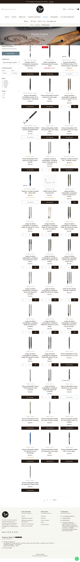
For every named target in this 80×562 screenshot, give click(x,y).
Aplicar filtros (10, 53)
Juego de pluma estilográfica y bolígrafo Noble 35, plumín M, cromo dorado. (30, 226)
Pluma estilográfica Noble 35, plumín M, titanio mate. (30, 483)
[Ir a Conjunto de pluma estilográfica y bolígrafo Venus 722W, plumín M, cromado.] (50, 148)
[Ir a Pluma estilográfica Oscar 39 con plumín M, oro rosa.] (69, 343)
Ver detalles (69, 74)
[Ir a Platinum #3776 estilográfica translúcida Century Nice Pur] (30, 51)
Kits (44, 21)
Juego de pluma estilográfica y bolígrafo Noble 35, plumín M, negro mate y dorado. (69, 226)
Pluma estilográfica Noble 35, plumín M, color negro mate (49, 451)
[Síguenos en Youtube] (15, 532)
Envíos (42, 522)
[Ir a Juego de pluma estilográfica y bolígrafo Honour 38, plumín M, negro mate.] (69, 245)
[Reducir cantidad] (62, 106)
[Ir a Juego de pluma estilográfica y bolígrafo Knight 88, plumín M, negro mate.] (30, 343)
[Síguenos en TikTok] (17, 532)
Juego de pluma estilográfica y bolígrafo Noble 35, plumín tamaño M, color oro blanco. (50, 226)
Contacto (43, 516)
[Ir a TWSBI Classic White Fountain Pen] (50, 180)
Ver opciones (30, 74)
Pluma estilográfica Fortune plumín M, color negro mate (50, 97)
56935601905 (66, 520)
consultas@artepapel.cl (68, 516)
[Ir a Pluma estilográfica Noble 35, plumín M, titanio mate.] (30, 472)
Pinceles (14, 17)
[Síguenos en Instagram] (8, 532)
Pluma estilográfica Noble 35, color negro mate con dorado (69, 420)
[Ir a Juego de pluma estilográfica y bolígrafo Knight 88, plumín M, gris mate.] (50, 343)
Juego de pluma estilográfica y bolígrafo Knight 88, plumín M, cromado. (49, 388)
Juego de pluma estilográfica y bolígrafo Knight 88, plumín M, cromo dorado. (69, 323)
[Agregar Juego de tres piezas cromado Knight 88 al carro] (74, 299)
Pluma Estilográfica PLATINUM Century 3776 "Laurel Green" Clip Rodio (30, 97)
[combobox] (9, 9)
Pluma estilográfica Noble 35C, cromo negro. (69, 450)
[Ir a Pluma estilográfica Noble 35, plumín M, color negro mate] (50, 439)
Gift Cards (33, 21)
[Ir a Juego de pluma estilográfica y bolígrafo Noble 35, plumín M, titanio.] (50, 278)
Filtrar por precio (7, 68)
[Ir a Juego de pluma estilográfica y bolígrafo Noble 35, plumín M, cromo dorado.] (30, 213)
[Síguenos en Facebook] (10, 532)
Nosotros (43, 518)
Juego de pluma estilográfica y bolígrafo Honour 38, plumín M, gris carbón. (49, 258)
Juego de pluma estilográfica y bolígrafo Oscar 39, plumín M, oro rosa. (69, 98)
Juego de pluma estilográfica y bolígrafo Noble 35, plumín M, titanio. (50, 290)
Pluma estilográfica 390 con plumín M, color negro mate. (69, 129)
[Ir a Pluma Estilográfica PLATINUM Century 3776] (30, 85)
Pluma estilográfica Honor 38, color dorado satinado (30, 419)
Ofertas (40, 21)
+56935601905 (66, 518)
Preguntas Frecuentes (27, 518)
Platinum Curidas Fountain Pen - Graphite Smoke (69, 159)
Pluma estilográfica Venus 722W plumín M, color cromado (30, 387)
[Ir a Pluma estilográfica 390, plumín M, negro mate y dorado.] (30, 148)
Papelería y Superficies (34, 17)
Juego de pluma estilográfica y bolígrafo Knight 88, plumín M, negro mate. (30, 356)
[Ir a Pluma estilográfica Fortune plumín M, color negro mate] (50, 85)
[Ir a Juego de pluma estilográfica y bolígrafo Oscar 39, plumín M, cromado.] (30, 278)
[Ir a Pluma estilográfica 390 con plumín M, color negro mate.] (69, 117)
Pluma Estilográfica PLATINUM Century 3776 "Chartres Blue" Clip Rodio (69, 64)
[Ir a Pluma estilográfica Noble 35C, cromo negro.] (69, 439)
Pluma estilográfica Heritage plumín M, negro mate (50, 64)
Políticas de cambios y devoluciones (27, 521)
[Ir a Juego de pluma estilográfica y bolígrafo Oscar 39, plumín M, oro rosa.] (69, 85)
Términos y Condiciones (27, 524)
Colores (7, 17)
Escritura (45, 17)
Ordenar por (5, 59)
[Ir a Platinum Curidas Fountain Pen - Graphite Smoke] (69, 148)
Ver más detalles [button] (8, 548)
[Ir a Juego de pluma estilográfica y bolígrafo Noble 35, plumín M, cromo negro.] (50, 310)
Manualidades (54, 17)
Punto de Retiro (45, 524)
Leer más (52, 1)
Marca (4, 78)
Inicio (32, 25)
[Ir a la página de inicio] (40, 9)
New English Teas (51, 21)
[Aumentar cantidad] (68, 106)
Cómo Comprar (45, 520)
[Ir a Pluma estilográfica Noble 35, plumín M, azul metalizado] (30, 439)
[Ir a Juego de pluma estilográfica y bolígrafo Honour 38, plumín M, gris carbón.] (50, 245)
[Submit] (2, 9)
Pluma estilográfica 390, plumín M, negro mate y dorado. (30, 160)
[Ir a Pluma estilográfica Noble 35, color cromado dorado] (50, 408)
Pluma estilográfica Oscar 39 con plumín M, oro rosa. (69, 354)
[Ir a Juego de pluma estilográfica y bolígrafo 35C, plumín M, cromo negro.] (30, 245)
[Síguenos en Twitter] (12, 532)
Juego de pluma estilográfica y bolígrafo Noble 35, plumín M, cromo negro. (49, 323)
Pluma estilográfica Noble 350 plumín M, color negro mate (49, 129)
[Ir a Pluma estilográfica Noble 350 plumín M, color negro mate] (50, 117)
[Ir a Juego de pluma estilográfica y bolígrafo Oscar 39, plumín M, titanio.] (69, 180)
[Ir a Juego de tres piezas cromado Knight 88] (69, 278)
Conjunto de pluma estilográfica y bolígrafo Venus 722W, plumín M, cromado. (49, 161)
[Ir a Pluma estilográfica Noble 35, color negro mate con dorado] (69, 408)
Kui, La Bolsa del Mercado (67, 17)
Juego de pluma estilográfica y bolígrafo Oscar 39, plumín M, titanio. (69, 193)
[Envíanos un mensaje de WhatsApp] (77, 559)
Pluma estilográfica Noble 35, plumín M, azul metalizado (30, 451)
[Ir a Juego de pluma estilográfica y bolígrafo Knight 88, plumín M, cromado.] (50, 375)
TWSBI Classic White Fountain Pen (50, 192)
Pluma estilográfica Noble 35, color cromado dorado (49, 419)
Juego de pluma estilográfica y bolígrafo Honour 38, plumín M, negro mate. (69, 258)
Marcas (26, 21)
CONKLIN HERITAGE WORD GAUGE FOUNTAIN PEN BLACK (30, 129)
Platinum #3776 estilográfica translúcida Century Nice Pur (30, 64)
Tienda (23, 516)
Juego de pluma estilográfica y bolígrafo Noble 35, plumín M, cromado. (30, 323)
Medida (4, 91)
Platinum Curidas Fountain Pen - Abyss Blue (30, 192)
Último (54, 500)
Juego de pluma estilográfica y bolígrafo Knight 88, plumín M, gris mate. (50, 356)
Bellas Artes (22, 17)
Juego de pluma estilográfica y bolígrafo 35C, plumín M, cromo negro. (30, 258)
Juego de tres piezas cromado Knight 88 (69, 289)
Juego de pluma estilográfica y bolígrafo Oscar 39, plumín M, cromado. (30, 291)
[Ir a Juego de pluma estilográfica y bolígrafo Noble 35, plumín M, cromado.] (30, 310)
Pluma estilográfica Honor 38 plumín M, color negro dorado (69, 387)
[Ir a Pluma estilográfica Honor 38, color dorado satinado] (30, 408)
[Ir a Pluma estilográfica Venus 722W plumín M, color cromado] (30, 375)
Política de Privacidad (26, 526)
